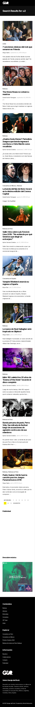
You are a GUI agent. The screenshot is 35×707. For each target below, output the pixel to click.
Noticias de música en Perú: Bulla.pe (12, 643)
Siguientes (16, 503)
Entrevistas (5, 614)
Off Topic (5, 620)
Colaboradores (7, 657)
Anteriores (7, 500)
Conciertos (5, 617)
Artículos (5, 611)
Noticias (5, 89)
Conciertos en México (9, 186)
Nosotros (5, 654)
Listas (4, 44)
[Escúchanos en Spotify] (17, 577)
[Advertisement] (17, 533)
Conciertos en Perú (8, 634)
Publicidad (5, 663)
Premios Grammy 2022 (9, 640)
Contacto (5, 660)
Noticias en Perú (8, 229)
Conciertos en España (9, 278)
